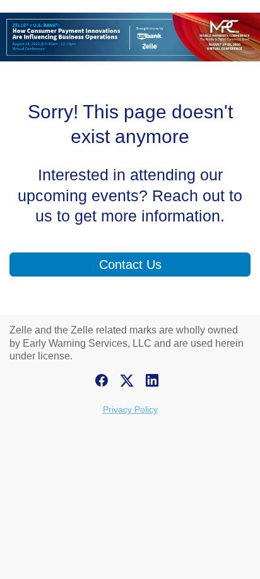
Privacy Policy (130, 409)
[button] (104, 384)
